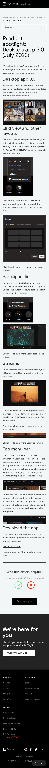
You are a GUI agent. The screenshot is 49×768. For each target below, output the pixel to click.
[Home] (17, 5)
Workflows (7, 699)
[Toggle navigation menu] (43, 4)
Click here (8, 267)
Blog (27, 683)
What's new (36, 17)
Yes (18, 585)
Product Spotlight (13, 21)
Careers (28, 694)
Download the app (12, 546)
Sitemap (29, 757)
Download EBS (9, 729)
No (31, 585)
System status (9, 718)
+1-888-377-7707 (11, 737)
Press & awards (32, 688)
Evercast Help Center (14, 17)
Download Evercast (11, 723)
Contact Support (17, 653)
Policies (19, 757)
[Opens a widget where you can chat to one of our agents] (39, 763)
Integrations (8, 694)
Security (6, 683)
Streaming (7, 688)
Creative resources (33, 699)
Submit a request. (36, 578)
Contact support (10, 712)
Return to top (23, 601)
